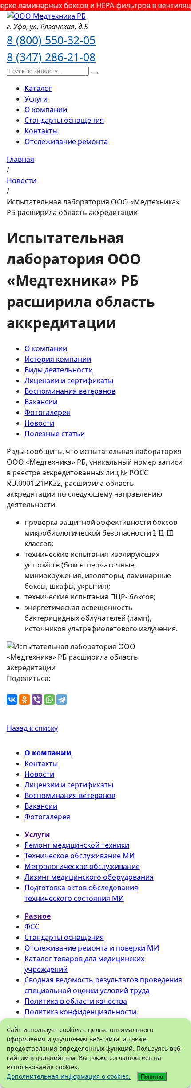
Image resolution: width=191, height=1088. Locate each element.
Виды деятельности (58, 370)
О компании (45, 109)
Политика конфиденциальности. (81, 1012)
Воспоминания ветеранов (69, 391)
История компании (57, 359)
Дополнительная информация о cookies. (69, 1076)
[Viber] (37, 699)
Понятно (152, 1076)
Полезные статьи (54, 433)
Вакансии (40, 402)
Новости (39, 423)
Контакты (41, 131)
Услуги (36, 99)
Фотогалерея (47, 412)
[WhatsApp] (49, 699)
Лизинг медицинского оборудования (89, 877)
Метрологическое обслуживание (82, 866)
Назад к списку (32, 728)
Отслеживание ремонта (66, 141)
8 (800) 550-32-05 (51, 39)
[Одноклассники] (24, 699)
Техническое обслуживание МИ (79, 856)
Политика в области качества (75, 1001)
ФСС (31, 926)
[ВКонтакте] (12, 699)
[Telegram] (61, 699)
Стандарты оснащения (64, 120)
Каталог (38, 88)
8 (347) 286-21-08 (51, 56)
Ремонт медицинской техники (76, 845)
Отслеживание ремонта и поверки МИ (91, 948)
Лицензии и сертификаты (68, 380)
